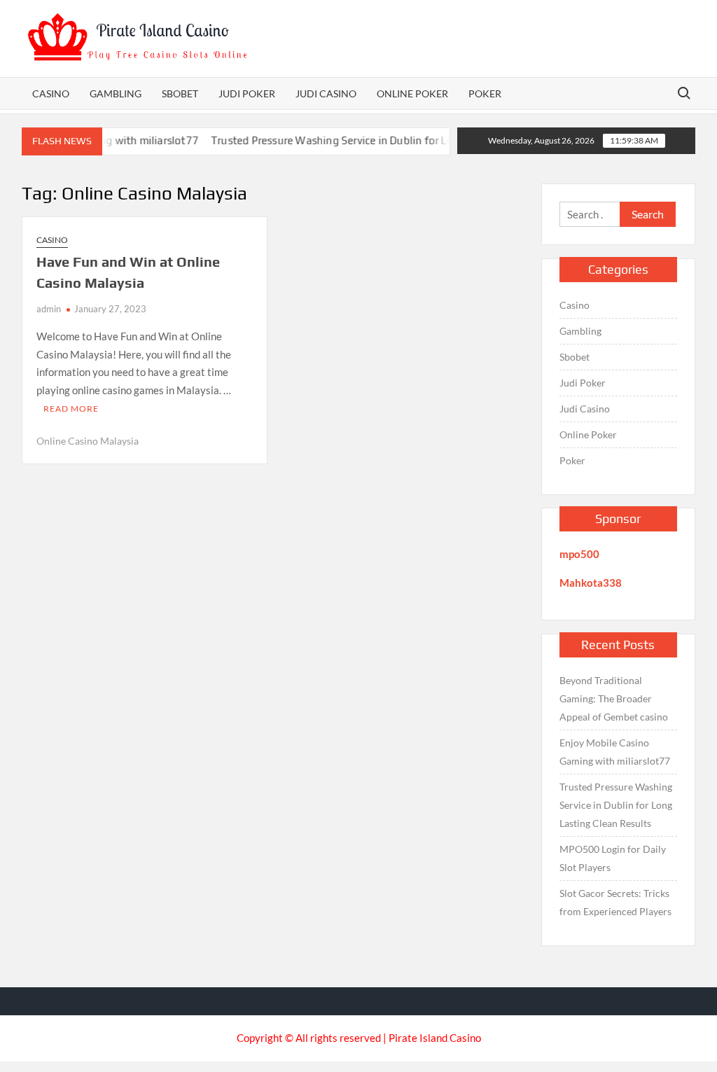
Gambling (115, 93)
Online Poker (412, 93)
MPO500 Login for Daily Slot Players (612, 858)
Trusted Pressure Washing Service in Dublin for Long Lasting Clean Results (380, 140)
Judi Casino (325, 93)
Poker (484, 93)
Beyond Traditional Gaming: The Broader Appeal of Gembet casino (613, 698)
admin (48, 308)
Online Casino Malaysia (87, 441)
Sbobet (180, 93)
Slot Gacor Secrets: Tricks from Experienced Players (615, 902)
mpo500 (579, 554)
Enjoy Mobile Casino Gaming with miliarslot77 (614, 752)
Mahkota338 (590, 582)
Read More (71, 408)
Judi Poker (246, 93)
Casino (50, 93)
